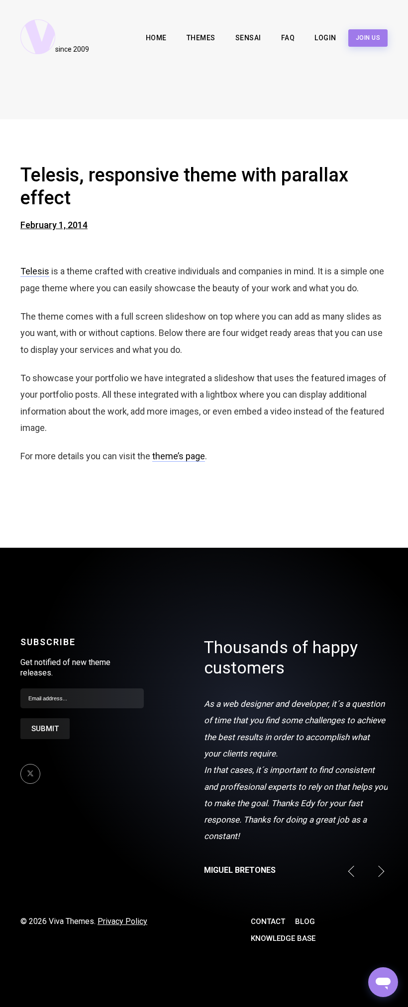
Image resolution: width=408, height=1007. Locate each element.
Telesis (34, 271)
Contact (268, 921)
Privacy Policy (122, 921)
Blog (305, 921)
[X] (30, 774)
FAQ (288, 38)
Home (156, 38)
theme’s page (178, 456)
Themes (201, 38)
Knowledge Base (283, 938)
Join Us (368, 37)
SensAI (248, 38)
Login (325, 38)
